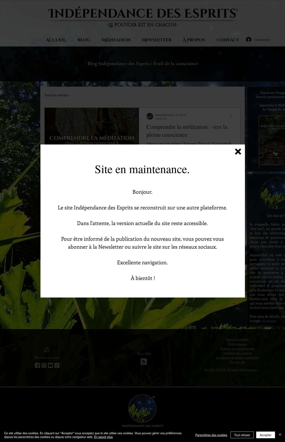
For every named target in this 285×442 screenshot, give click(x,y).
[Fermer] (279, 435)
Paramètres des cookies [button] (211, 435)
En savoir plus (103, 437)
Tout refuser (242, 435)
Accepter (265, 435)
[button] (238, 151)
